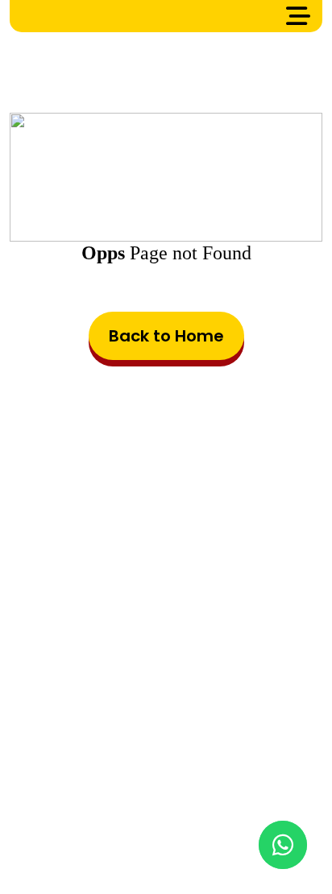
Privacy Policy (98, 805)
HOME (56, 781)
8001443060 (206, 716)
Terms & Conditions (235, 781)
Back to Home (166, 336)
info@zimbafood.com (191, 681)
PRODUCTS (125, 781)
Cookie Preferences (217, 805)
